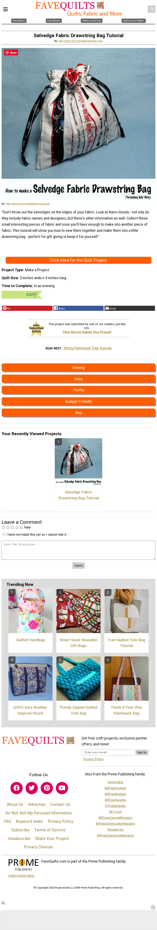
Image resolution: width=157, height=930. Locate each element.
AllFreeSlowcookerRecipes (115, 824)
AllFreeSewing (115, 800)
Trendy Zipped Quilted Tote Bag (78, 710)
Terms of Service (49, 829)
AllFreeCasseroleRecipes (115, 835)
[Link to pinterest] (47, 788)
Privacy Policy (60, 821)
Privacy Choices (38, 846)
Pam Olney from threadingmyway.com (80, 40)
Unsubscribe (19, 838)
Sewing (78, 367)
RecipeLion (115, 830)
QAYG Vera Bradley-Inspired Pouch (30, 710)
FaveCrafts (115, 782)
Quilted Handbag (30, 640)
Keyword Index (29, 821)
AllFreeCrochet (115, 788)
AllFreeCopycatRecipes (115, 818)
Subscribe (20, 829)
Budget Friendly (78, 401)
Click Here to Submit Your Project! (87, 332)
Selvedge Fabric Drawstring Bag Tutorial (78, 495)
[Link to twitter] (32, 788)
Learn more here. (21, 876)
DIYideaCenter (115, 806)
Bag (78, 412)
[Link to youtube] (62, 788)
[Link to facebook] (16, 788)
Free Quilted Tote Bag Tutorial (126, 643)
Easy (78, 378)
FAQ (7, 821)
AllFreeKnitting (115, 794)
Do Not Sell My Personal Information (38, 813)
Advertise (36, 804)
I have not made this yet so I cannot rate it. (37, 534)
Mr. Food (115, 812)
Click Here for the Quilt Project (78, 260)
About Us (15, 804)
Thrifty (78, 390)
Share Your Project (52, 838)
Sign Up (141, 752)
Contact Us (60, 804)
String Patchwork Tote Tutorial (87, 348)
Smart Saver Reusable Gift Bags (78, 643)
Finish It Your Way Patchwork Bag (126, 710)
